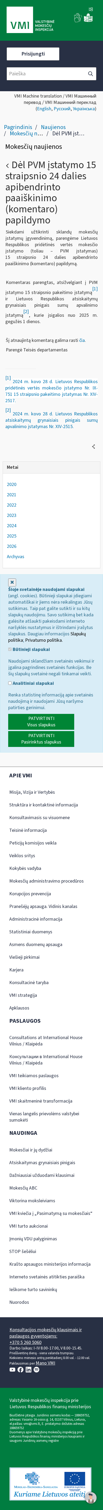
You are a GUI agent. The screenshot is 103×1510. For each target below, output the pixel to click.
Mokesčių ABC (23, 1188)
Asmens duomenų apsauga (35, 944)
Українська (84, 108)
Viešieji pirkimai (24, 957)
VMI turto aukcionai (28, 1226)
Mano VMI (45, 1363)
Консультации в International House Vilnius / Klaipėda (45, 1059)
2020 (11, 484)
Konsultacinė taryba (29, 982)
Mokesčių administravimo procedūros (46, 881)
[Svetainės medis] (91, 10)
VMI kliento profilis (27, 1088)
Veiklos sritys (22, 855)
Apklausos (19, 1008)
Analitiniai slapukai (33, 683)
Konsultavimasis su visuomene (39, 817)
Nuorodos (19, 1302)
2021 (11, 495)
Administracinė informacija (35, 919)
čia (82, 340)
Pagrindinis (18, 127)
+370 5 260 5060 (25, 1342)
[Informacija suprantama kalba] (88, 21)
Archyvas (15, 556)
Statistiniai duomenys (30, 932)
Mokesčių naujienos (34, 133)
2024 (11, 525)
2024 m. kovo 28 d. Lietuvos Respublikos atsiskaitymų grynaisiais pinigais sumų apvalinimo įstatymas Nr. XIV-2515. (51, 420)
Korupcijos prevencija (30, 894)
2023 (11, 515)
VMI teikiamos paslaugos (34, 1075)
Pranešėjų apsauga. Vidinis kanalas (43, 906)
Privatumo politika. (44, 640)
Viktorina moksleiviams (32, 1200)
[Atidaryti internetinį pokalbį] (91, 1498)
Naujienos (53, 127)
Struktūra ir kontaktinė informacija (43, 805)
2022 (11, 505)
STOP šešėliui (22, 1251)
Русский (62, 108)
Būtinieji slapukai (31, 649)
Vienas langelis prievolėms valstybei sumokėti (44, 1116)
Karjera (16, 970)
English (44, 108)
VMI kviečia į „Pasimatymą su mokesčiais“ (50, 1213)
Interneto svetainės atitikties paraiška (47, 1277)
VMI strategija (23, 995)
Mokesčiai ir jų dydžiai (30, 1150)
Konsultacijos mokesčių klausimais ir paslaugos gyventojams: (46, 1333)
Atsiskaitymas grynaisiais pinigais (42, 1162)
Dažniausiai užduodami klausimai (41, 1175)
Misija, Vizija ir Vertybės (32, 792)
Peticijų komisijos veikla (33, 843)
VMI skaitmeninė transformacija (40, 1101)
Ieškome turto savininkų (33, 1289)
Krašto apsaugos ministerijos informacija (50, 1264)
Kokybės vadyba (25, 868)
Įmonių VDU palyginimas (33, 1239)
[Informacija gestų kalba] (78, 21)
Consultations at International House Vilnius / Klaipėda (45, 1040)
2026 (11, 546)
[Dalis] (93, 446)
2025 (11, 536)
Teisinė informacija (28, 830)
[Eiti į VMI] (30, 20)
